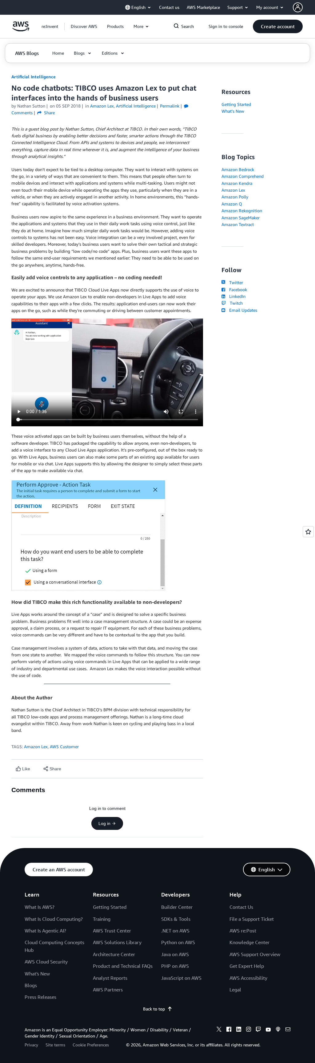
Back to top (154, 1008)
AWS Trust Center (112, 931)
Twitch (234, 303)
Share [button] (49, 112)
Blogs (31, 985)
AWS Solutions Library (117, 942)
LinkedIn (236, 296)
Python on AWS (178, 942)
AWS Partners (108, 990)
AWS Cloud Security (46, 962)
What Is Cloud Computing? (54, 919)
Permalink (169, 105)
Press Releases (40, 997)
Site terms (55, 1044)
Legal (235, 990)
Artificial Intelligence (33, 76)
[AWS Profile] (298, 7)
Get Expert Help (246, 966)
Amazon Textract (237, 224)
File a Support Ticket (251, 919)
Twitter (235, 282)
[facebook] (228, 1030)
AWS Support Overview (254, 954)
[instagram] (248, 1030)
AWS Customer (64, 746)
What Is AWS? (39, 907)
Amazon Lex (36, 746)
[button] (84, 26)
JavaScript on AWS (181, 978)
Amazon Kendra (236, 183)
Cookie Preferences (91, 1044)
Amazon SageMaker (240, 217)
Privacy (31, 1044)
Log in (104, 823)
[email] (287, 1030)
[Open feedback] (308, 531)
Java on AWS (175, 954)
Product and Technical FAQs (123, 966)
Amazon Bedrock (237, 169)
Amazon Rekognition (241, 210)
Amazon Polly (234, 196)
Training (101, 919)
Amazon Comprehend (242, 176)
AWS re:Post (242, 931)
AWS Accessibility (248, 978)
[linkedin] (238, 1030)
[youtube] (268, 1030)
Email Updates (242, 310)
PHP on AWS (175, 966)
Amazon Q (231, 203)
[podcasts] (278, 1030)
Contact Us (241, 907)
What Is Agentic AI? (45, 931)
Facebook (237, 289)
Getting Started (236, 104)
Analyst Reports (110, 978)
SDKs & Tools (175, 919)
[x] (219, 1030)
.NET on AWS (175, 931)
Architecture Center (114, 954)
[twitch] (258, 1030)
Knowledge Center (249, 942)
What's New (232, 111)
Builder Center (177, 907)
